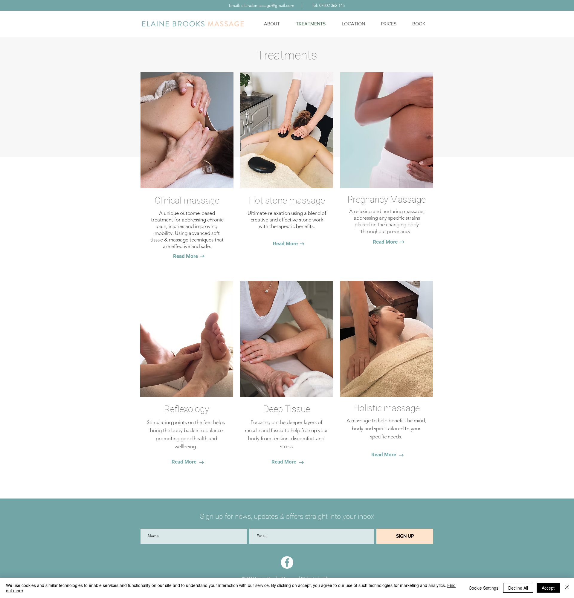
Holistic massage (386, 408)
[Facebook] (287, 562)
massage (201, 200)
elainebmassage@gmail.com (267, 5)
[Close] (566, 587)
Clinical (168, 200)
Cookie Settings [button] (483, 588)
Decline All (518, 588)
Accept (548, 588)
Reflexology (186, 409)
